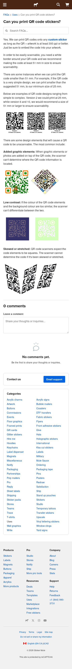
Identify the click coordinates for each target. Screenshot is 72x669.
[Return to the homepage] (36, 4)
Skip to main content (2, 2)
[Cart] (67, 4)
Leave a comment (13, 314)
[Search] (58, 4)
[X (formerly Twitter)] (33, 620)
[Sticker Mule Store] (27, 620)
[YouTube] (45, 620)
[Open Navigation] (4, 4)
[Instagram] (39, 620)
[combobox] (36, 30)
